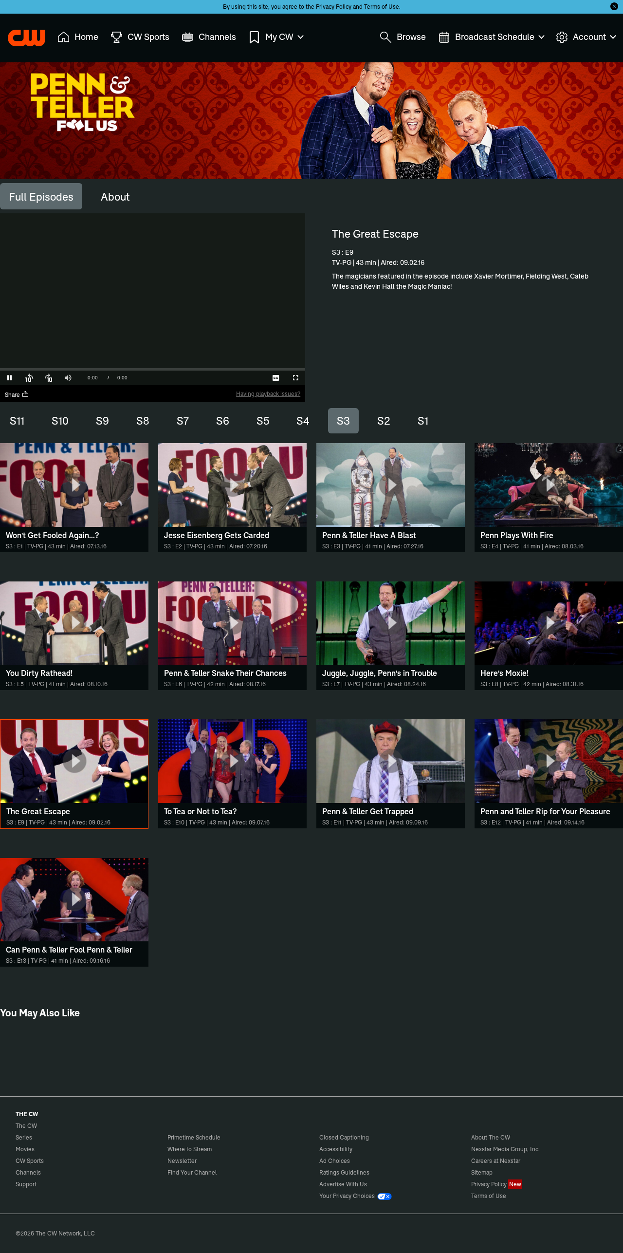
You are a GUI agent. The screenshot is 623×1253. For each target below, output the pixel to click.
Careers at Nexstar (495, 1160)
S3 (343, 421)
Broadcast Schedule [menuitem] (494, 36)
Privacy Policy (333, 6)
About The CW (490, 1137)
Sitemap (482, 1172)
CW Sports (30, 1160)
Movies (25, 1149)
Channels (28, 1172)
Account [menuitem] (589, 36)
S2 (383, 421)
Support (26, 1184)
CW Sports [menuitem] (148, 36)
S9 (102, 421)
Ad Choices (334, 1160)
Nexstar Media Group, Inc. (505, 1149)
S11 (17, 421)
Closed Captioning (344, 1137)
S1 (423, 421)
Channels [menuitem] (217, 36)
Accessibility (335, 1149)
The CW (20, 34)
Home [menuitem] (86, 36)
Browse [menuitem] (411, 36)
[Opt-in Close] (614, 6)
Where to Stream (189, 1149)
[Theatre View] (237, 378)
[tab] (41, 196)
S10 (60, 421)
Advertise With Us (343, 1184)
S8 (142, 421)
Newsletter (182, 1160)
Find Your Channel (192, 1172)
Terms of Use (381, 6)
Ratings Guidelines (344, 1172)
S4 (303, 421)
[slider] (152, 369)
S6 (222, 421)
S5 (263, 421)
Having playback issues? (268, 393)
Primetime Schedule (193, 1137)
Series (24, 1137)
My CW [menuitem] (279, 36)
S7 (183, 421)
